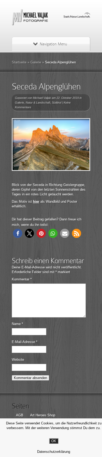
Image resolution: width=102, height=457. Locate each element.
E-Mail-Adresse (24, 342)
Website (18, 360)
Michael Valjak (42, 97)
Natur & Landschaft (38, 102)
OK (53, 441)
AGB (19, 415)
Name (17, 324)
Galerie (35, 62)
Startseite (19, 62)
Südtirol (56, 102)
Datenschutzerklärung (53, 452)
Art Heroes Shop (42, 415)
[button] (17, 233)
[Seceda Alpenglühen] (51, 144)
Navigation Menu (53, 44)
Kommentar (22, 279)
